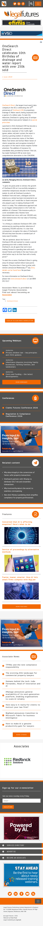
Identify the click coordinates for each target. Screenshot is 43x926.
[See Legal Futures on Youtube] (27, 894)
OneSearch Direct (8, 105)
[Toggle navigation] (38, 3)
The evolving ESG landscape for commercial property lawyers (21, 674)
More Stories (21, 735)
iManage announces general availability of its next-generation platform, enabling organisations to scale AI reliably (23, 695)
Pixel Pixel (14, 918)
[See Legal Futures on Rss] (33, 894)
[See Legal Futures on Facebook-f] (23, 3)
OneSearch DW (18, 110)
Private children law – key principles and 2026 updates (21, 353)
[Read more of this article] (21, 535)
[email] (21, 800)
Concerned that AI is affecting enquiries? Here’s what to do (17, 523)
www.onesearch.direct (19, 279)
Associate (7, 295)
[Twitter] (9, 310)
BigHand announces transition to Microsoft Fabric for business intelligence (22, 715)
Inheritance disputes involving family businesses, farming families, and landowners (22, 364)
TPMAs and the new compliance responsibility (21, 666)
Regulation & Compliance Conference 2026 (18, 415)
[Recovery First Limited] (21, 761)
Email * (6, 801)
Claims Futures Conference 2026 (22, 408)
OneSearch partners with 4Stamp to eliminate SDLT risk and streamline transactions (18, 481)
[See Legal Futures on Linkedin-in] (19, 3)
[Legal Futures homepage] (21, 15)
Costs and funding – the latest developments (19, 375)
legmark (18, 920)
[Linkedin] (14, 310)
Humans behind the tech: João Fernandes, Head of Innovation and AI (23, 683)
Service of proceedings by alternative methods (20, 550)
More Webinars (21, 382)
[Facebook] (5, 310)
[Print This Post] (41, 42)
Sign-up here (8, 807)
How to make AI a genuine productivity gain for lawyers (20, 724)
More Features (21, 606)
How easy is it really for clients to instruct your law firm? (23, 706)
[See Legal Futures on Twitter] (15, 3)
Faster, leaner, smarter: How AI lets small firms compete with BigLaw (20, 578)
